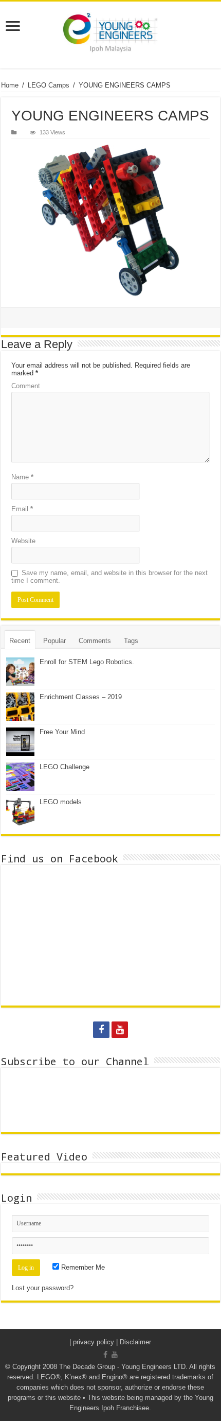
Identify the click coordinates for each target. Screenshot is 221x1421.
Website (23, 541)
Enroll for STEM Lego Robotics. (87, 662)
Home (10, 85)
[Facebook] (101, 1029)
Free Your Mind (62, 732)
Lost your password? (42, 1288)
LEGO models (61, 802)
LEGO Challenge (64, 767)
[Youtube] (120, 1029)
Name (22, 477)
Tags (131, 641)
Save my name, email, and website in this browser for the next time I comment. (109, 576)
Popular (54, 641)
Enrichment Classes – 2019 (81, 697)
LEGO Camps (48, 85)
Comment (25, 386)
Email (22, 509)
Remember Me (82, 1267)
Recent (19, 641)
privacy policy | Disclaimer (112, 1342)
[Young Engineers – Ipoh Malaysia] (110, 35)
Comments (95, 641)
